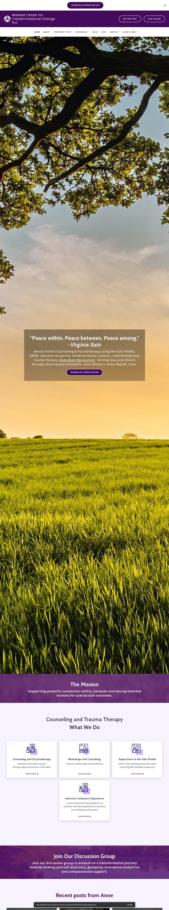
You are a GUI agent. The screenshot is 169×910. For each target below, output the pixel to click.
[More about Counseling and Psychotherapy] (31, 749)
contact (114, 32)
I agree (130, 905)
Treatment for (61, 32)
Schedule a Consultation (84, 372)
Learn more (30, 773)
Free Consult (154, 19)
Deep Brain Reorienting (77, 360)
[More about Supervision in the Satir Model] (137, 749)
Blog (95, 32)
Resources (82, 32)
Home (37, 32)
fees (103, 32)
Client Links (129, 32)
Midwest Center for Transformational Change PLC (33, 19)
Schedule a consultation (85, 5)
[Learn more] (84, 788)
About (46, 32)
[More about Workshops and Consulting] (84, 749)
